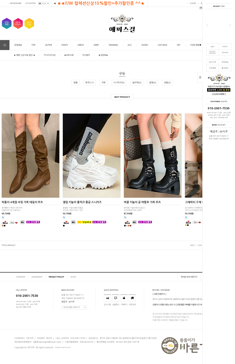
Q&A (212, 46)
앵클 (75, 82)
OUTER (48, 44)
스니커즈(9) (119, 82)
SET (178, 44)
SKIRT (96, 44)
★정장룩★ (103, 55)
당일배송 (225, 62)
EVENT (225, 46)
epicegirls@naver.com (50, 342)
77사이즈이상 (50, 55)
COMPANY (20, 276)
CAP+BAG (162, 44)
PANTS (64, 44)
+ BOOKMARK (15, 3)
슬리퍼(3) (136, 82)
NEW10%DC (18, 23)
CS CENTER (30, 3)
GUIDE (73, 276)
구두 (104, 82)
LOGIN (193, 3)
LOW (200, 245)
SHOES (144, 44)
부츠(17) (89, 82)
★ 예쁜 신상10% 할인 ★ (24, 55)
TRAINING (113, 44)
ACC (130, 44)
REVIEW (225, 52)
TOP (33, 44)
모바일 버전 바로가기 (189, 276)
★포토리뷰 (69, 55)
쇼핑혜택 (212, 68)
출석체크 (225, 68)
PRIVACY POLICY (56, 276)
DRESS (81, 44)
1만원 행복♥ (195, 44)
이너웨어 (86, 55)
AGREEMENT (36, 276)
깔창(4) (152, 82)
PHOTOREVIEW (212, 52)
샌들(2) (167, 82)
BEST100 (29, 23)
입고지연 (212, 62)
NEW (192, 245)
